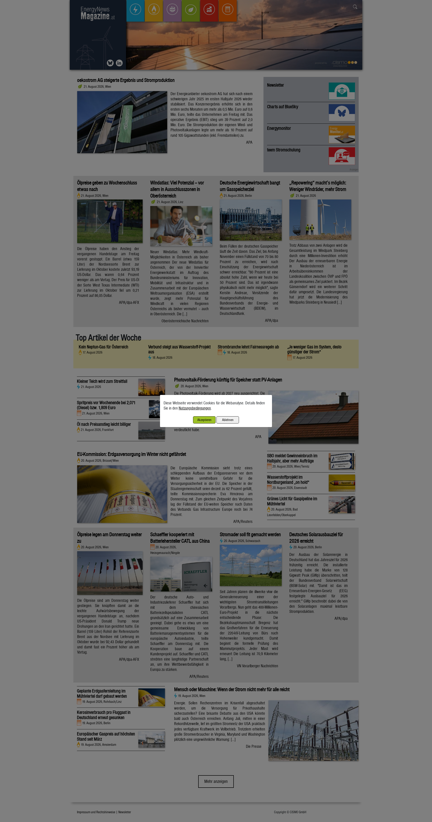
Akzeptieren (204, 420)
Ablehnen (228, 420)
